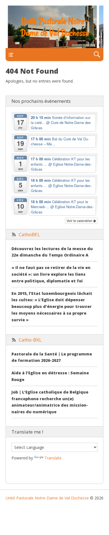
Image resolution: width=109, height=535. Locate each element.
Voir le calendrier (80, 220)
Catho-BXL (30, 340)
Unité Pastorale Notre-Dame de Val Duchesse (54, 27)
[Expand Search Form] (96, 54)
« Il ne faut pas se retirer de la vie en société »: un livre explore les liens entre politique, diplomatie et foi (51, 274)
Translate (52, 458)
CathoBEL (29, 234)
